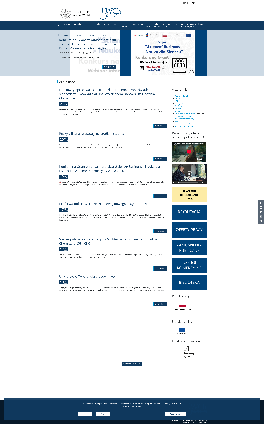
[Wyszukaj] (204, 3)
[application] (189, 174)
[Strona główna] (59, 25)
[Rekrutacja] (189, 212)
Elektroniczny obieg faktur (185, 114)
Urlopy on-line (180, 103)
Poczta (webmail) (181, 96)
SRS (176, 121)
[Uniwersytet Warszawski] (75, 13)
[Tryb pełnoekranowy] (204, 182)
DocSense (179, 106)
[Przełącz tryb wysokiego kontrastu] (193, 3)
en (200, 3)
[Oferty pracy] (189, 230)
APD (176, 101)
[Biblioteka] (189, 282)
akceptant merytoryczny (184, 119)
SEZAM (177, 111)
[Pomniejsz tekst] (187, 3)
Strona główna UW (182, 124)
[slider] (188, 182)
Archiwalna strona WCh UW (186, 126)
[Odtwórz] (173, 182)
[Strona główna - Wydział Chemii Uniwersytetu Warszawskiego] (110, 13)
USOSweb (179, 98)
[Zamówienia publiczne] (189, 247)
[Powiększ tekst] (184, 3)
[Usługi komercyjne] (189, 265)
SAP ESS (178, 108)
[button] (189, 174)
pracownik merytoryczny (184, 116)
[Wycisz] (202, 182)
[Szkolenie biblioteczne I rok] (189, 194)
